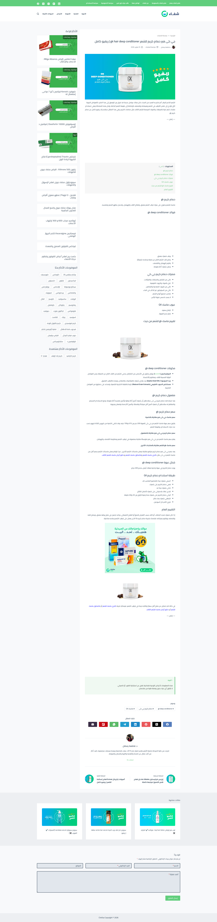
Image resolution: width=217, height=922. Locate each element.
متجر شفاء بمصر (174, 3)
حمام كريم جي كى (146, 708)
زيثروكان (61, 305)
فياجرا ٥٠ (44, 356)
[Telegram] (124, 724)
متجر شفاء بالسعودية (159, 3)
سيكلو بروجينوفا (70, 286)
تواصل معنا (135, 3)
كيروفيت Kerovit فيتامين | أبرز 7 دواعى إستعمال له (59, 93)
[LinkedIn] (59, 4)
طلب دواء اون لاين (122, 3)
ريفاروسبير (72, 305)
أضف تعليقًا (173, 874)
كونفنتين (51, 305)
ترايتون (61, 280)
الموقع (78, 865)
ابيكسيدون (72, 280)
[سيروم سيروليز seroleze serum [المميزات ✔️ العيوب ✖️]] (59, 817)
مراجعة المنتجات (150, 47)
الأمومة (67, 13)
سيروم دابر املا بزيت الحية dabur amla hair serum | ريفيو (108, 831)
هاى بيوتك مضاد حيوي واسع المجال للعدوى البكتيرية (59, 209)
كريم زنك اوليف (56, 356)
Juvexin (157, 373)
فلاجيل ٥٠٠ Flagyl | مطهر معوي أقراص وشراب (59, 196)
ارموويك (49, 292)
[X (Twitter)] (43, 4)
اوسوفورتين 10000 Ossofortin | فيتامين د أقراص (57, 125)
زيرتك (63, 317)
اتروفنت (73, 299)
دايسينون (51, 280)
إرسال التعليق (173, 898)
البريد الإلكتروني (123, 865)
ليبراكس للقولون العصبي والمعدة (60, 246)
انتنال (43, 299)
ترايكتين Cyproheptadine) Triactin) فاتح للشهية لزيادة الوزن (58, 158)
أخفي (161, 166)
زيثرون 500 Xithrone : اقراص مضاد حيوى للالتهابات (58, 170)
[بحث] (38, 14)
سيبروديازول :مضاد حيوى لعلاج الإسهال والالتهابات (59, 183)
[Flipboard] (103, 724)
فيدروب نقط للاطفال (68, 329)
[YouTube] (54, 4)
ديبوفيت (46, 311)
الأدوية (84, 13)
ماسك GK (130, 708)
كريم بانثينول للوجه (54, 323)
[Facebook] (38, 4)
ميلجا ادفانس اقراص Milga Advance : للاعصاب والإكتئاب (59, 60)
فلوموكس (72, 311)
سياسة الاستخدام (92, 3)
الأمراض (59, 13)
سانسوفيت (62, 299)
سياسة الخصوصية (107, 3)
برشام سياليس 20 (69, 274)
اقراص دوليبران (53, 335)
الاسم (175, 865)
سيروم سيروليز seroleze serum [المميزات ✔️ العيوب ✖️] (61, 831)
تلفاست (55, 317)
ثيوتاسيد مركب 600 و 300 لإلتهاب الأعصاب (61, 222)
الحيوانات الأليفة (47, 13)
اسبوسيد (72, 317)
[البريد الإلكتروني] (92, 724)
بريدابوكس (60, 292)
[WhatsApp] (114, 724)
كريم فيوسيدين (70, 323)
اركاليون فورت (58, 311)
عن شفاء (146, 3)
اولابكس (56, 286)
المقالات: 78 (130, 760)
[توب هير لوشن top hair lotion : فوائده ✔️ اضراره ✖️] (157, 817)
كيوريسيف (44, 274)
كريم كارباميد (71, 356)
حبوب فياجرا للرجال (69, 335)
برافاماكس (72, 292)
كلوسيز (51, 299)
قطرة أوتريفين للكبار (48, 329)
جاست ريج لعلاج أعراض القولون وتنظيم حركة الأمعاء (59, 257)
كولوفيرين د (71, 341)
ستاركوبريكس (58, 341)
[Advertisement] (130, 141)
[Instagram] (48, 4)
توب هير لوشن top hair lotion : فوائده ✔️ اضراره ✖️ (158, 831)
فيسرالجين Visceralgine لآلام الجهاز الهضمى (60, 234)
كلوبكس (55, 274)
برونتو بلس (45, 286)
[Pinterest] (146, 724)
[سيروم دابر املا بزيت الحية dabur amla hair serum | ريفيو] (108, 817)
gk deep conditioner (166, 708)
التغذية (76, 13)
